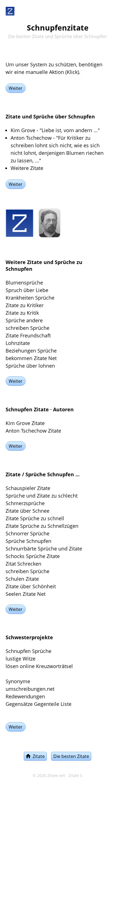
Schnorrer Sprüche (27, 533)
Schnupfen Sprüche (28, 651)
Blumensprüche (24, 282)
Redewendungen (25, 696)
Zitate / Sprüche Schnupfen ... (43, 474)
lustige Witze (20, 658)
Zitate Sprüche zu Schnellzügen (42, 525)
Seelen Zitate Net (25, 594)
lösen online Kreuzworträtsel (39, 666)
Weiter (16, 88)
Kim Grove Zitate (25, 423)
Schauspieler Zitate (28, 488)
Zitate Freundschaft (28, 335)
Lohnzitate (18, 343)
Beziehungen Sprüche (31, 350)
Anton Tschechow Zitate (33, 430)
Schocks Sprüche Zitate (33, 556)
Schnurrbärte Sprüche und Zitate (44, 548)
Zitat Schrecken (23, 563)
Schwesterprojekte (29, 637)
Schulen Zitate (22, 578)
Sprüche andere (24, 320)
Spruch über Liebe (27, 290)
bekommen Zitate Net (31, 358)
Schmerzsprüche (25, 503)
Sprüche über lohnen (30, 365)
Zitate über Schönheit (31, 586)
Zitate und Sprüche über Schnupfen (50, 116)
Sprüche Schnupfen (28, 541)
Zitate (37, 756)
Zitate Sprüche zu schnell (35, 518)
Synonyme (18, 681)
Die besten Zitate (71, 756)
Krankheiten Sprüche (30, 297)
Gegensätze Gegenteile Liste (38, 704)
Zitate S (75, 775)
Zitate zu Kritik (22, 312)
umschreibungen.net (30, 688)
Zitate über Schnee (27, 510)
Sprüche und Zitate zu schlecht (42, 495)
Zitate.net (56, 775)
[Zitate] (10, 10)
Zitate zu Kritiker (25, 305)
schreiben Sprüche (27, 328)
